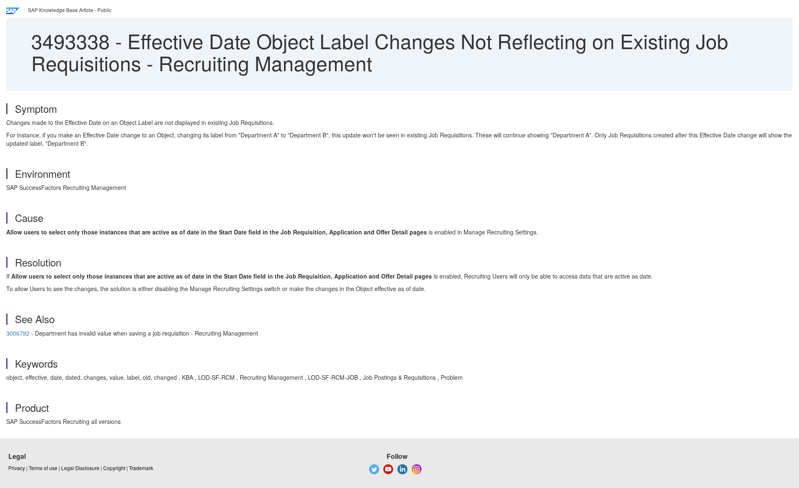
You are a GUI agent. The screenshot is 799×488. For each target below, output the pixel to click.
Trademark (141, 467)
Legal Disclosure (80, 467)
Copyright (114, 467)
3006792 (18, 333)
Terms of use (43, 467)
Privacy (16, 467)
